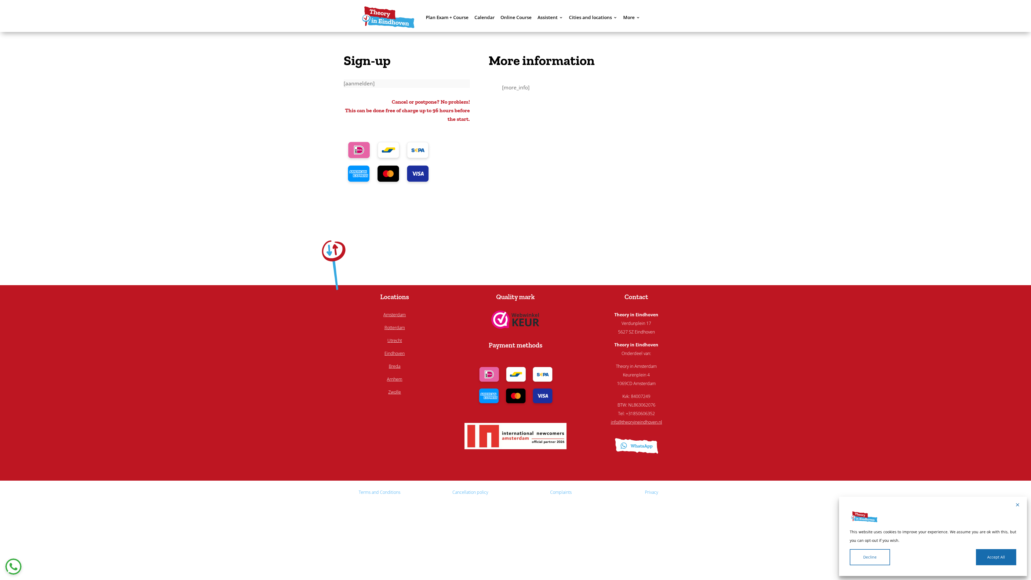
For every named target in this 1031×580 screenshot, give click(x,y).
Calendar (484, 17)
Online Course (516, 17)
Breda (394, 366)
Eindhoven (394, 353)
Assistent (548, 17)
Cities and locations (590, 17)
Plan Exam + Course (447, 17)
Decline (870, 557)
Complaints (561, 492)
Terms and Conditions (379, 492)
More (629, 17)
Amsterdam (394, 315)
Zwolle (394, 392)
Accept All (996, 557)
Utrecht (394, 340)
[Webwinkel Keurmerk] (515, 326)
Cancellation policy (470, 492)
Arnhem (394, 379)
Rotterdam (394, 328)
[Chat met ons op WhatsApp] (13, 567)
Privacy (651, 492)
